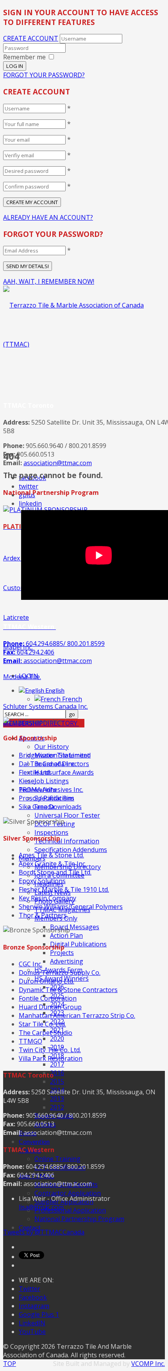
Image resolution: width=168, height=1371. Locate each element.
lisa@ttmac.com (41, 1207)
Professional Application (70, 1210)
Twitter (29, 1288)
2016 (57, 1073)
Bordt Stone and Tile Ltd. (55, 872)
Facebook (33, 1297)
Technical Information (66, 841)
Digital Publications (78, 944)
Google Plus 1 (39, 1314)
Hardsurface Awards (64, 772)
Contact (30, 1227)
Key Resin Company (47, 898)
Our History (51, 746)
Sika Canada (36, 806)
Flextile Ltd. (35, 772)
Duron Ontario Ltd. (46, 981)
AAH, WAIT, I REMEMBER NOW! (48, 281)
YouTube (32, 1331)
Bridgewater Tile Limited (55, 755)
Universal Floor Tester (67, 815)
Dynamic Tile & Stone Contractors (68, 989)
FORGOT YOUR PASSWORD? (44, 75)
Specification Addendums (70, 849)
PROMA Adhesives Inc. (51, 789)
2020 (57, 1038)
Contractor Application (67, 1193)
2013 (57, 1098)
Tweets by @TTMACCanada (43, 1232)
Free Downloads (58, 806)
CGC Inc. (30, 964)
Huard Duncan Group (50, 1007)
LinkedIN (32, 1323)
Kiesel (27, 781)
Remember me (24, 57)
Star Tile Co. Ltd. (42, 1024)
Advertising (66, 961)
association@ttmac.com (57, 463)
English (54, 690)
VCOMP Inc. (148, 1363)
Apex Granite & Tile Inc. (52, 863)
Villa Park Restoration (50, 1058)
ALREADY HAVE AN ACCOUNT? (48, 217)
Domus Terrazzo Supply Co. (59, 972)
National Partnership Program (79, 1219)
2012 (57, 1107)
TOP (9, 1363)
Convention (34, 1141)
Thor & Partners (43, 915)
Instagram (34, 1306)
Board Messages (74, 927)
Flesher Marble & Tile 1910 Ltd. (64, 889)
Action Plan (66, 935)
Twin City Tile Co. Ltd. (50, 1050)
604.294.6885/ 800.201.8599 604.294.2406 (54, 652)
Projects (62, 952)
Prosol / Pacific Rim (46, 798)
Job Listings (51, 781)
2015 (57, 1081)
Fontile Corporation (48, 998)
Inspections (51, 832)
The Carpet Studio (45, 1032)
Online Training (57, 1158)
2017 (57, 1064)
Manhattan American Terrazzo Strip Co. (77, 1015)
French (71, 699)
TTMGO (30, 1041)
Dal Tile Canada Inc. (47, 763)
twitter (28, 486)
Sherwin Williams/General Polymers (71, 906)
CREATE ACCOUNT (30, 38)
